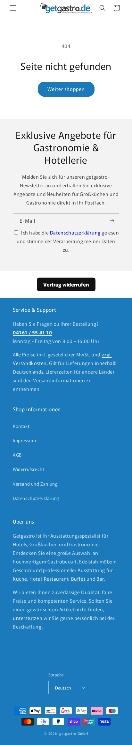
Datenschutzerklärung (75, 232)
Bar (100, 578)
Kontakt (21, 426)
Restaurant (56, 578)
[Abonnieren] (112, 220)
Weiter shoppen (66, 89)
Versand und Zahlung (35, 484)
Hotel (35, 578)
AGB (17, 454)
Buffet (79, 578)
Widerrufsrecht (28, 469)
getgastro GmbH (73, 733)
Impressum (24, 440)
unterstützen (28, 618)
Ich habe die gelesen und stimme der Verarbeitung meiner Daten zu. (68, 241)
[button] (13, 8)
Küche (20, 578)
